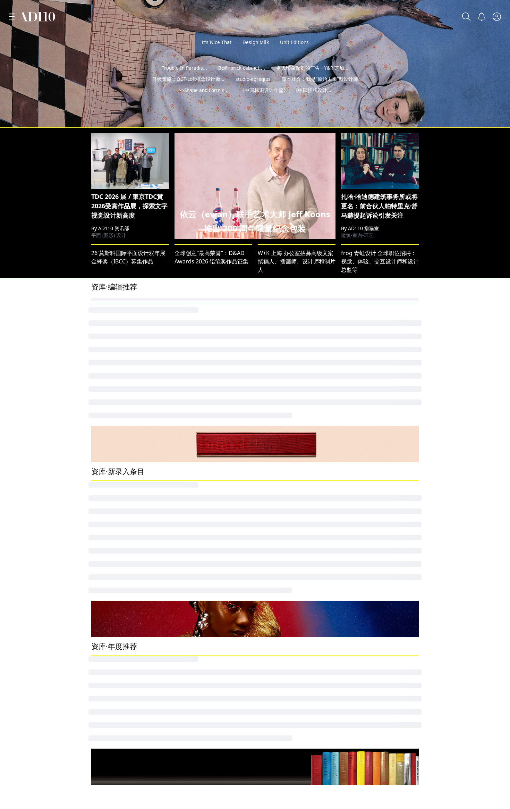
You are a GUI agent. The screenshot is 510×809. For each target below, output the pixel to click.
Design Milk (256, 42)
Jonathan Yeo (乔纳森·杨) (122, 597)
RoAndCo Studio (196, 430)
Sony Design (107, 680)
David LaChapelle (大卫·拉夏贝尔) (383, 512)
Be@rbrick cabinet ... (241, 79)
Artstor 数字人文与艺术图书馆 (129, 656)
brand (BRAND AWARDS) (372, 597)
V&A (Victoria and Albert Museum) (302, 418)
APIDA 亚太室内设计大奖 (122, 644)
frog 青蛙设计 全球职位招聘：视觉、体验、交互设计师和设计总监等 (380, 365)
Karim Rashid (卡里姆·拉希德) (212, 668)
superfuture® (193, 621)
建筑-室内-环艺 (357, 339)
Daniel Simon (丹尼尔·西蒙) (209, 680)
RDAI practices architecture (294, 644)
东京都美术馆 (274, 703)
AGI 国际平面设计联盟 (120, 803)
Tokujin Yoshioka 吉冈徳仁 (291, 442)
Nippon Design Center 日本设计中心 (304, 512)
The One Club (109, 609)
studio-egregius (253, 90)
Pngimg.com (357, 465)
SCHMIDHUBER (278, 609)
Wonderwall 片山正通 (368, 430)
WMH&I (185, 597)
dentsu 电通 (106, 418)
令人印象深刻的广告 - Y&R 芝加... (312, 79)
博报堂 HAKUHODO (116, 430)
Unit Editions (294, 42)
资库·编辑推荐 (114, 391)
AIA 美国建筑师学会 (365, 418)
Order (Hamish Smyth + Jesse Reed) (137, 692)
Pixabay (101, 501)
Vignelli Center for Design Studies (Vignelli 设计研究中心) (331, 489)
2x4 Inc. (268, 501)
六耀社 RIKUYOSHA (199, 703)
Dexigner (270, 668)
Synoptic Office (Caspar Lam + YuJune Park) (314, 656)
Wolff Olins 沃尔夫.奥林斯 (207, 489)
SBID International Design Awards (385, 453)
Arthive (267, 430)
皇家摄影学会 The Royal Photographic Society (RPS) (157, 524)
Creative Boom (277, 453)
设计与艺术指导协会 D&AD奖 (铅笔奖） (390, 501)
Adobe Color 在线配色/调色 (126, 703)
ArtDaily (268, 680)
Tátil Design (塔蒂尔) (367, 692)
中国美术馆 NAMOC (199, 512)
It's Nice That (216, 42)
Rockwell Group (362, 644)
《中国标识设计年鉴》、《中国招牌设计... (285, 101)
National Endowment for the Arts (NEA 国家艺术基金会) (412, 703)
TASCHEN (353, 489)
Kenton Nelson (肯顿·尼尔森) (211, 633)
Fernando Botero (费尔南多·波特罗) (219, 477)
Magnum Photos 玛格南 (122, 477)
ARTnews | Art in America (124, 668)
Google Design (110, 489)
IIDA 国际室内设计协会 (369, 524)
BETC (264, 597)
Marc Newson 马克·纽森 (205, 524)
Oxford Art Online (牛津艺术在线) (217, 656)
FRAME (184, 465)
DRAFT (183, 442)
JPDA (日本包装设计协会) (372, 609)
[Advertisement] (255, 179)
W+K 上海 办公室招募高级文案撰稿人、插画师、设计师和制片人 (296, 365)
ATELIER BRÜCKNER (200, 609)
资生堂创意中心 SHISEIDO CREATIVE (387, 633)
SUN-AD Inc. (107, 633)
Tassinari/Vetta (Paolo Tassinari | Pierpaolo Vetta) (323, 692)
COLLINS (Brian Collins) (205, 501)
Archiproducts (276, 621)
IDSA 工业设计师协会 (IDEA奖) (295, 524)
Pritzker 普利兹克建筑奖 (371, 477)
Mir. (96, 512)
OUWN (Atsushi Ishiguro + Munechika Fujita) (316, 633)
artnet (349, 442)
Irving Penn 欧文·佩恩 (118, 442)
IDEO (98, 465)
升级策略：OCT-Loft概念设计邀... (188, 90)
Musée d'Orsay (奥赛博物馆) (211, 692)
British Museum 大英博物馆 (293, 477)
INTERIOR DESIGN (114, 453)
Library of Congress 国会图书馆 (215, 418)
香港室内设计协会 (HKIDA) (374, 668)
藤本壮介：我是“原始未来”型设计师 (320, 90)
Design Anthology (364, 621)
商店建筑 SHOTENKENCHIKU (378, 680)
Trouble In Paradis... (184, 79)
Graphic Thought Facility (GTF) (380, 656)
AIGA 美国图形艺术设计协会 (295, 803)
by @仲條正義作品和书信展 (466, 120)
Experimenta (108, 621)
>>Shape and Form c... (204, 101)
